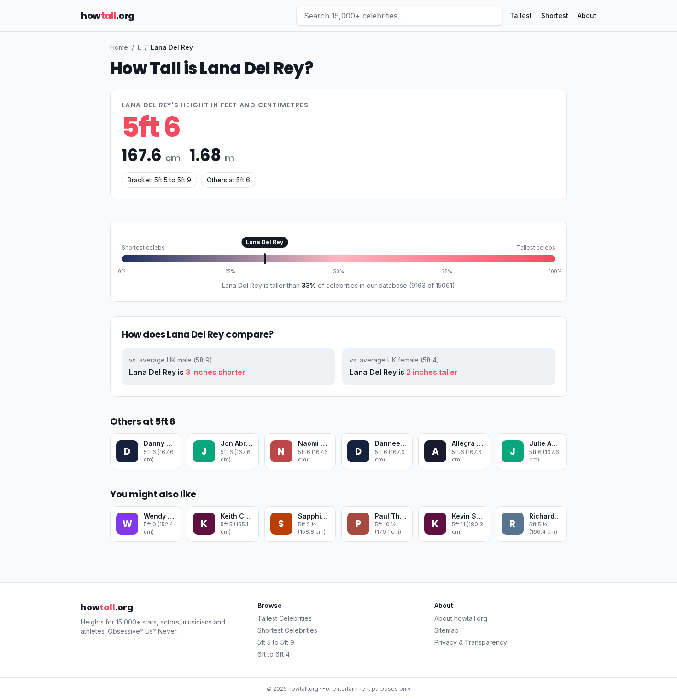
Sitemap (446, 630)
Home (119, 47)
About (587, 15)
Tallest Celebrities (284, 618)
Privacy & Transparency (470, 642)
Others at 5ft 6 (228, 180)
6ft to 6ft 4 (273, 654)
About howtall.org (460, 618)
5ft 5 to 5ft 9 (275, 642)
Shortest (554, 15)
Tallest (521, 15)
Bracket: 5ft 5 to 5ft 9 (159, 180)
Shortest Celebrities (287, 630)
